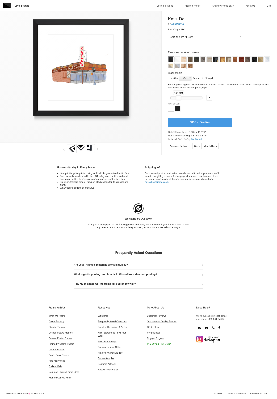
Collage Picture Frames (61, 332)
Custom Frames (165, 5)
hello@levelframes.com (157, 181)
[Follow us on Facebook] (219, 328)
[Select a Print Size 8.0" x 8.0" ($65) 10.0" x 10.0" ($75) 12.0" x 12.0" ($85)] (205, 37)
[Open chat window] (199, 328)
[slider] (178, 97)
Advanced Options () (180, 145)
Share (197, 145)
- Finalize (200, 122)
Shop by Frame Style (223, 5)
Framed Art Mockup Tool (110, 352)
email (224, 315)
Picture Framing (57, 327)
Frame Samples (106, 358)
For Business (153, 332)
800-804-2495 (216, 319)
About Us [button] (250, 5)
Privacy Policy (258, 393)
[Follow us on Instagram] (208, 341)
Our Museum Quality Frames (161, 321)
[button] (171, 59)
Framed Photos (193, 5)
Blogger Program (155, 338)
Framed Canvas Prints (60, 377)
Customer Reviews (156, 315)
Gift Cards (103, 315)
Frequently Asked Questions (112, 321)
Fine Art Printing (57, 360)
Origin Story (153, 327)
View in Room (210, 145)
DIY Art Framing (57, 349)
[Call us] (213, 328)
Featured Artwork (107, 363)
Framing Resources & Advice (112, 327)
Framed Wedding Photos (61, 343)
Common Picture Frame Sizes (64, 371)
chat (217, 315)
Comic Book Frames (59, 355)
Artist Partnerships (107, 341)
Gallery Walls (55, 366)
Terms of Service (236, 393)
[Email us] (206, 328)
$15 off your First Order (159, 343)
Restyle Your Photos (108, 369)
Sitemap (218, 393)
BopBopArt (177, 24)
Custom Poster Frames (60, 338)
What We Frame (57, 315)
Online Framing (56, 321)
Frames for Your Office (109, 347)
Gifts (269, 5)
